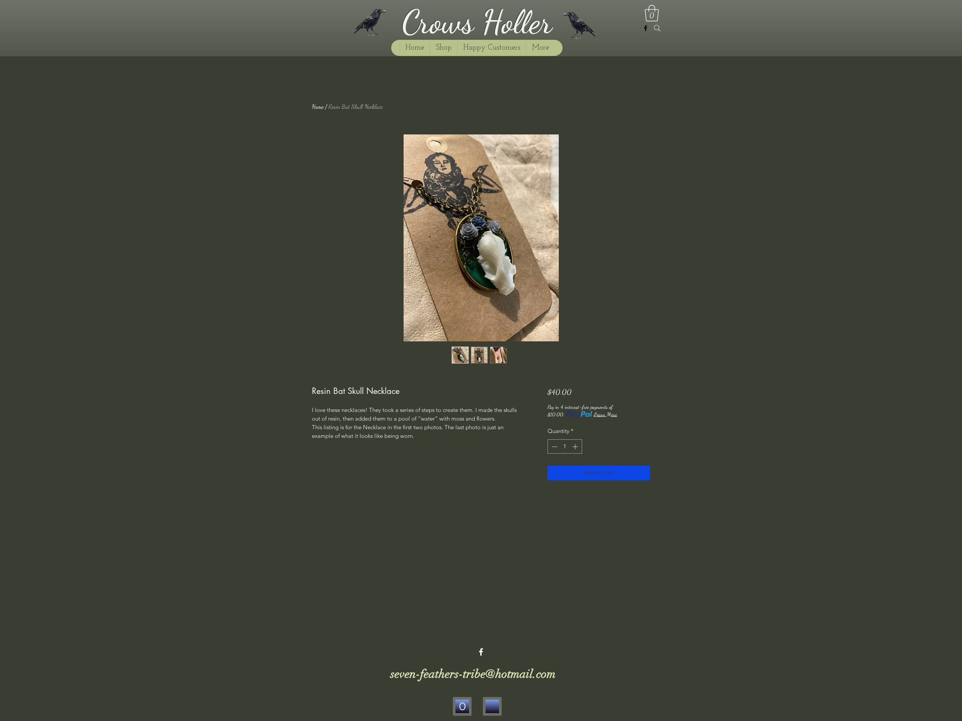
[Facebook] (645, 28)
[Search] (657, 28)
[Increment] (576, 447)
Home (318, 106)
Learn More (605, 414)
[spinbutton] (564, 447)
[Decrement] (554, 447)
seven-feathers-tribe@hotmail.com (473, 674)
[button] (652, 13)
